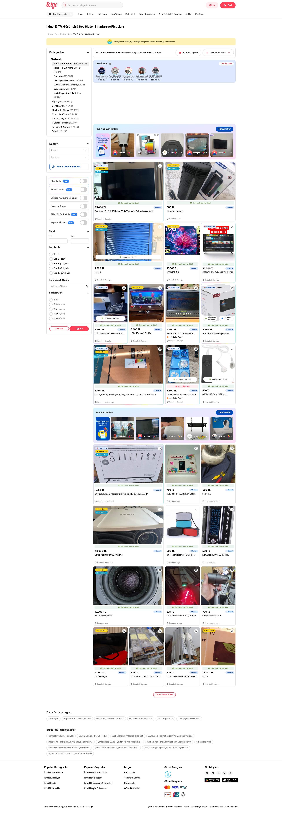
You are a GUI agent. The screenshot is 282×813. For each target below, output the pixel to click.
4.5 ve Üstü (59, 318)
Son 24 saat (59, 259)
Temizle (59, 328)
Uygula (79, 328)
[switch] (83, 181)
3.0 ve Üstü (59, 304)
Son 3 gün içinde (61, 263)
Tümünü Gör (226, 64)
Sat (230, 5)
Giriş (212, 5)
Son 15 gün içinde (62, 273)
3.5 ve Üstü (59, 309)
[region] (164, 74)
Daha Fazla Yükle (164, 694)
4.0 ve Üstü (59, 314)
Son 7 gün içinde (61, 268)
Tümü (56, 254)
